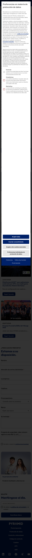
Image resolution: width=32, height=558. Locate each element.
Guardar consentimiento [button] (16, 242)
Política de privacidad (20, 260)
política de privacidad (22, 34)
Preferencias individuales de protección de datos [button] (16, 253)
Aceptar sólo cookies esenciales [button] (16, 247)
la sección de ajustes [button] (8, 41)
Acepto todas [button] (16, 236)
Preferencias (9, 260)
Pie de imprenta (16, 263)
